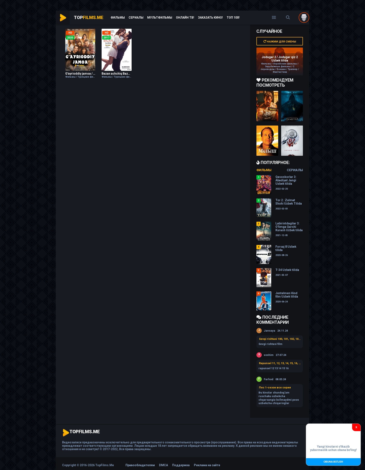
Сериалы (136, 17)
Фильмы (118, 17)
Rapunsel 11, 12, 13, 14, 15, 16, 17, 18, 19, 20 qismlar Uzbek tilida (280, 363)
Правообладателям (140, 465)
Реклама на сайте (207, 465)
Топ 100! (233, 17)
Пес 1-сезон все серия (275, 387)
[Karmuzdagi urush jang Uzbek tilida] (267, 106)
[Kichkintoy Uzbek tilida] (267, 141)
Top (88, 17)
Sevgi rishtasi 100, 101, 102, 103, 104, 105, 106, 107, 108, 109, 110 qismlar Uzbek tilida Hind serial (280, 338)
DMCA (163, 465)
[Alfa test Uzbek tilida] (292, 141)
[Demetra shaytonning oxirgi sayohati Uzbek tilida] (292, 106)
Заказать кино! (210, 17)
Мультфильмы (159, 17)
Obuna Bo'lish (333, 461)
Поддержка (181, 465)
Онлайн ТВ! (185, 17)
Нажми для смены (281, 41)
